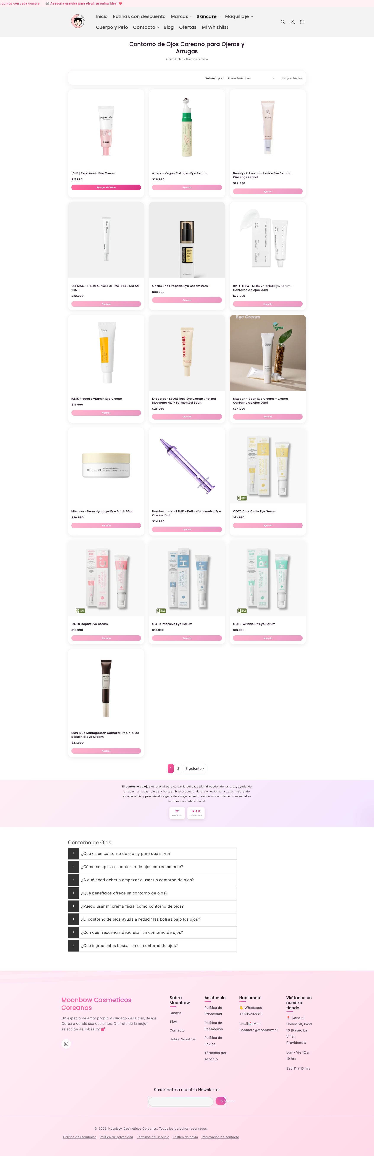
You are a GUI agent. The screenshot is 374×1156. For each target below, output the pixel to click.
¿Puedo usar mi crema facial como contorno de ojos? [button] (132, 906)
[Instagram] (66, 1044)
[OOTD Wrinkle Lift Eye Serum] (268, 615)
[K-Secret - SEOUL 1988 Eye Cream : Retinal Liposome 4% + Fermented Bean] (187, 389)
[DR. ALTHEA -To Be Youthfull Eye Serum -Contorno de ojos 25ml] (268, 277)
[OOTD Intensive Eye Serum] (187, 615)
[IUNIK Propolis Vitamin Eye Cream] (106, 389)
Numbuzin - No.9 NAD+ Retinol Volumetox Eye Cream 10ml (186, 513)
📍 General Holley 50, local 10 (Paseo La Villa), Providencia (299, 1030)
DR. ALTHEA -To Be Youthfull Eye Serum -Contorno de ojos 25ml (263, 288)
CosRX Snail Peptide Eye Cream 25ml (180, 286)
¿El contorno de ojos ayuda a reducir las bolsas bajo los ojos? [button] (140, 919)
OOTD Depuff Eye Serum (89, 624)
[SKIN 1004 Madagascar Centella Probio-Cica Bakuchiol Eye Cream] (106, 724)
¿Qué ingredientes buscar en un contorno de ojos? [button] (129, 945)
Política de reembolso (79, 1137)
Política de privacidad (116, 1137)
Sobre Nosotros (183, 1039)
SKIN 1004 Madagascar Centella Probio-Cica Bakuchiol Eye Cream (105, 735)
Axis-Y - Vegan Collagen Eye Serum (179, 173)
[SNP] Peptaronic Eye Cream (93, 173)
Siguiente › (194, 768)
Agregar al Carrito (106, 187)
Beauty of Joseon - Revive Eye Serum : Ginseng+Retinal (262, 175)
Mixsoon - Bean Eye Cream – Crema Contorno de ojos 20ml (260, 401)
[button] (181, 16)
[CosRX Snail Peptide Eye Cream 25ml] (187, 277)
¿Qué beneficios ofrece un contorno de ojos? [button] (124, 893)
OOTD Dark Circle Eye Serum (254, 511)
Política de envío (185, 1137)
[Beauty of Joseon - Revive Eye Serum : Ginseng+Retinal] (268, 164)
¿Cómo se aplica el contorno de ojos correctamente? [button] (132, 866)
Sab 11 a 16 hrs (298, 1068)
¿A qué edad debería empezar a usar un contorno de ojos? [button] (137, 880)
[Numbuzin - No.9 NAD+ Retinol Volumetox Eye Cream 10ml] (187, 502)
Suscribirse (223, 1101)
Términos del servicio (153, 1137)
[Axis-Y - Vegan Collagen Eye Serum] (187, 164)
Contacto (177, 1030)
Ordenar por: (214, 78)
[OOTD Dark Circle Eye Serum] (268, 502)
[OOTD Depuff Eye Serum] (106, 615)
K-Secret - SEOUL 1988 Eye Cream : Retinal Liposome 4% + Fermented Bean (184, 401)
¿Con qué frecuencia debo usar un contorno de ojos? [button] (132, 932)
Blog (173, 1021)
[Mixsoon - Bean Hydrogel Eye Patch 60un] (106, 502)
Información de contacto (220, 1137)
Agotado (187, 187)
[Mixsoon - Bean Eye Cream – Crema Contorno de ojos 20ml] (268, 389)
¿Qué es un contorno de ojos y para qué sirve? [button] (126, 853)
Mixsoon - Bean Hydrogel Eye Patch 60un (102, 511)
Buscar (175, 1013)
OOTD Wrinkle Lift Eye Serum (254, 624)
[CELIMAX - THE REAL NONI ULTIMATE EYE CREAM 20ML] (106, 277)
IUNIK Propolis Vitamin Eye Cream (96, 399)
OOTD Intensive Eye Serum (172, 624)
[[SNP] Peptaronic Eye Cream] (106, 164)
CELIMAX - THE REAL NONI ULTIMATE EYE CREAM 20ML (105, 288)
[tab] (152, 853)
